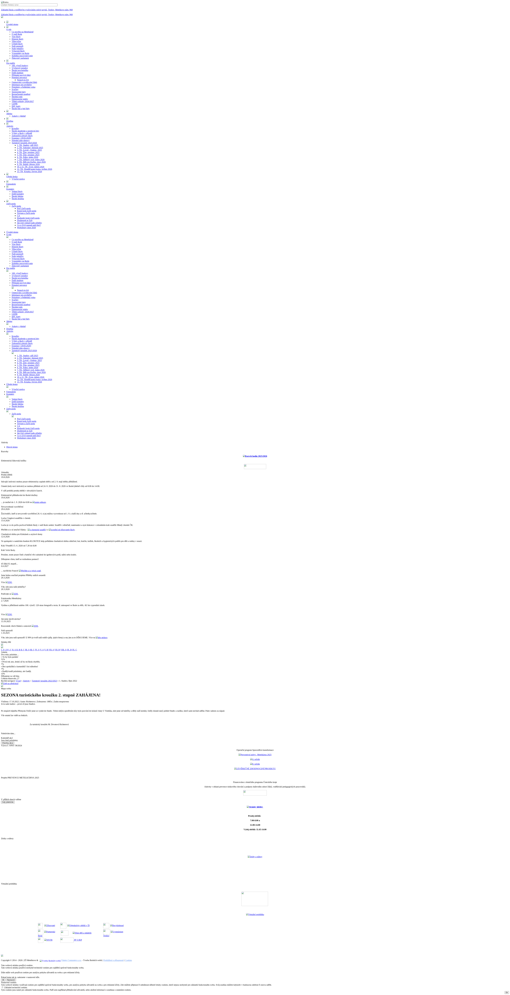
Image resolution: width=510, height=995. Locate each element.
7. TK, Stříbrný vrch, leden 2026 (30, 159)
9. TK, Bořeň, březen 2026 (28, 164)
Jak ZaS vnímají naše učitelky (29, 223)
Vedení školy (17, 191)
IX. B (69, 650)
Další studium (17, 73)
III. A (27, 650)
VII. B (57, 650)
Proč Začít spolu (24, 208)
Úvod (18, 681)
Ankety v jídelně (19, 116)
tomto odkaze (40, 502)
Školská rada (17, 96)
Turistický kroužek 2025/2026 (24, 143)
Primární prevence (19, 77)
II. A (14, 650)
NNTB (49, 940)
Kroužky (15, 128)
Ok (3, 980)
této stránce (102, 637)
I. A (2, 650)
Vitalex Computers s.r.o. (71, 960)
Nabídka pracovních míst (22, 56)
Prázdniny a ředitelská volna (23, 87)
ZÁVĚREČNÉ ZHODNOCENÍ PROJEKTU (256, 768)
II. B (18, 650)
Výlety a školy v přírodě (22, 133)
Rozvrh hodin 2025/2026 (256, 456)
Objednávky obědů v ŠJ (79, 925)
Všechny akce (7, 743)
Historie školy (17, 39)
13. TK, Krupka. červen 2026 (29, 171)
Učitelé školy (17, 44)
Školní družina (18, 198)
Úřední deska (12, 384)
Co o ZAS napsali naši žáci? (29, 225)
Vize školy (16, 36)
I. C (10, 650)
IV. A (37, 650)
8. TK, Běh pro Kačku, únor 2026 (31, 162)
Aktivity (9, 331)
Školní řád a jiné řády (21, 108)
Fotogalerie (11, 392)
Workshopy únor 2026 (26, 227)
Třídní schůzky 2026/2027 (23, 101)
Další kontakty (18, 194)
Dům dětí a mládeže (83, 933)
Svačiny (15, 89)
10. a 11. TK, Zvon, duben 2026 (30, 167)
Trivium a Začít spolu (26, 213)
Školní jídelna (17, 196)
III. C (32, 650)
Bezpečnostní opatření (21, 94)
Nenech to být (23, 80)
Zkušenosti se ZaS (24, 220)
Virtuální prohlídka (256, 914)
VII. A (51, 650)
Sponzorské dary (19, 92)
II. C (23, 650)
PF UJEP (78, 940)
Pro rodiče (10, 268)
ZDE (10, 582)
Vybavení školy (18, 51)
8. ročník (256, 764)
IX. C (74, 650)
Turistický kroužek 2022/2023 (44, 681)
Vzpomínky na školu (20, 53)
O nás (8, 234)
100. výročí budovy (20, 65)
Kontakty (10, 394)
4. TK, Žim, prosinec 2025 (28, 152)
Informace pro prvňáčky (22, 85)
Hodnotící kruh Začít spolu (28, 218)
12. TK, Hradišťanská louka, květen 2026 (34, 169)
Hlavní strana (12, 447)
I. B (6, 650)
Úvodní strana (12, 232)
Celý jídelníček (8, 802)
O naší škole (17, 34)
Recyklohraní (118, 925)
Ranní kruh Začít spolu (26, 211)
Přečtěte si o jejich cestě (31, 571)
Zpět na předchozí (10, 683)
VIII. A (63, 650)
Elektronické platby (20, 99)
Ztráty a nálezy (256, 857)
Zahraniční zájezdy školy (22, 136)
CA (18, 215)
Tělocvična (16, 41)
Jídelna (9, 321)
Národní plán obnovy (21, 140)
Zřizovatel (50, 925)
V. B (46, 650)
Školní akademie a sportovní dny (25, 131)
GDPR (15, 104)
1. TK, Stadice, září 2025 (27, 145)
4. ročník (256, 759)
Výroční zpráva (18, 179)
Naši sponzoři (17, 46)
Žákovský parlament (20, 58)
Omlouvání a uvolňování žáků (24, 82)
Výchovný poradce (20, 68)
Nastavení (11, 980)
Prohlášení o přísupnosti (113, 960)
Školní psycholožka (20, 70)
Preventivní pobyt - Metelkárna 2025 (256, 755)
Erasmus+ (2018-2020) (21, 138)
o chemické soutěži (38, 530)
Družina (9, 329)
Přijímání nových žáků (21, 75)
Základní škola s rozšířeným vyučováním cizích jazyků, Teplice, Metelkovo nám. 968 (37, 10)
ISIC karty (16, 106)
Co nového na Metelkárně (22, 32)
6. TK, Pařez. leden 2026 (27, 157)
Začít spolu (16, 206)
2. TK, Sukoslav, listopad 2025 (30, 147)
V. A (42, 650)
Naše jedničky (18, 48)
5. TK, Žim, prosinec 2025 (28, 155)
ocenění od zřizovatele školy (63, 530)
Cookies (128, 960)
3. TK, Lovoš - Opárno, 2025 (29, 150)
